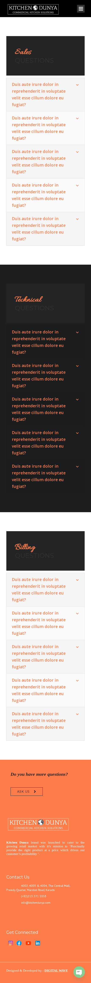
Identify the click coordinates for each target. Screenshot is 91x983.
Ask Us (23, 791)
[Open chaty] (79, 972)
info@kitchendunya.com (35, 902)
